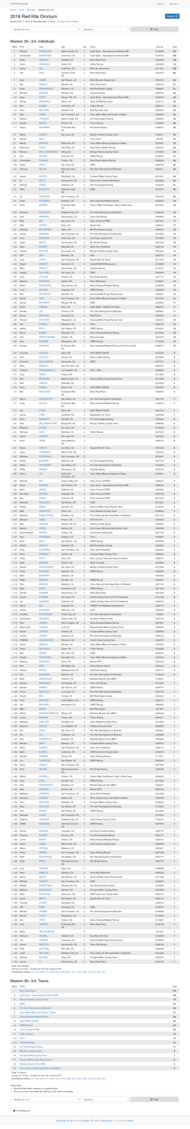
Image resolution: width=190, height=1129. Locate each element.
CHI (41, 734)
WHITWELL (44, 948)
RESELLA (43, 872)
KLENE (42, 815)
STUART (43, 902)
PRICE (42, 861)
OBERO (42, 652)
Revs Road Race (28, 990)
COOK (42, 588)
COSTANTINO (46, 398)
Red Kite (31, 9)
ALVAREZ (43, 562)
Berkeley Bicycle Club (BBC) (33, 1063)
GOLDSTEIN (45, 464)
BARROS (43, 579)
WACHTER (44, 944)
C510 (22, 1038)
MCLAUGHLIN (46, 361)
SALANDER (44, 674)
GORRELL (44, 776)
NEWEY (42, 839)
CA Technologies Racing (31, 1046)
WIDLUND (44, 952)
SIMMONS (44, 216)
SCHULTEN (44, 212)
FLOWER (43, 160)
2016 (21, 9)
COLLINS (43, 276)
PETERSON (44, 536)
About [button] (160, 3)
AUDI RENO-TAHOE (29, 1020)
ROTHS (42, 670)
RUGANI (43, 156)
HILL (41, 68)
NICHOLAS (44, 648)
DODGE (43, 427)
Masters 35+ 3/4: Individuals (32, 41)
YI (40, 961)
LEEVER (43, 622)
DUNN (42, 147)
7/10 (73, 971)
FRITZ (42, 164)
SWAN (42, 906)
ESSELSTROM (46, 515)
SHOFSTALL (45, 894)
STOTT (42, 558)
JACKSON (44, 789)
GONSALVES (45, 51)
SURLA (42, 498)
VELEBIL (43, 935)
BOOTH (42, 122)
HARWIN (43, 306)
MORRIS (43, 204)
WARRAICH (44, 64)
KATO (41, 328)
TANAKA (43, 387)
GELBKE (43, 769)
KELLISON (44, 806)
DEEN (42, 743)
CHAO (42, 730)
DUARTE (43, 747)
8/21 (99, 971)
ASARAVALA (45, 101)
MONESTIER (45, 55)
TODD (42, 919)
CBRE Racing (26, 1025)
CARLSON (44, 721)
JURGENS (44, 118)
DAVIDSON (44, 419)
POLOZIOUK (45, 293)
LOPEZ (42, 259)
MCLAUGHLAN (46, 640)
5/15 (57, 971)
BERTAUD (44, 700)
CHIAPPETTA (45, 738)
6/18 (63, 971)
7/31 (89, 971)
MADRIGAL (44, 823)
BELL (41, 695)
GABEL (42, 519)
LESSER (43, 635)
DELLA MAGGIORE (48, 151)
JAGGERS (44, 618)
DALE (41, 72)
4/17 (47, 971)
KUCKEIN (43, 341)
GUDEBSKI (44, 609)
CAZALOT (43, 352)
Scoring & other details (67, 21)
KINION (42, 810)
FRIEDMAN (44, 196)
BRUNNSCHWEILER (48, 713)
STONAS (43, 493)
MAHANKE (44, 345)
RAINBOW (44, 233)
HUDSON (43, 523)
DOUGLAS (44, 189)
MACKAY (43, 263)
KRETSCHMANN (47, 336)
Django (86, 1120)
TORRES (43, 924)
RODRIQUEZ (45, 889)
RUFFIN (43, 176)
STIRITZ (43, 225)
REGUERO (44, 661)
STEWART (44, 553)
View (155, 29)
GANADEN (44, 601)
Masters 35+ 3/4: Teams (29, 980)
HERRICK (43, 59)
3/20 (41, 971)
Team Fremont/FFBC (30, 1029)
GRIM (42, 780)
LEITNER (43, 631)
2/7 (32, 971)
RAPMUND (44, 378)
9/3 (103, 971)
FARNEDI (43, 756)
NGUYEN (43, 289)
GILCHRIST (44, 502)
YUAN (42, 414)
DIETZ (42, 180)
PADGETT (44, 268)
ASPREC (43, 687)
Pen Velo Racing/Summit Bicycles (35, 1007)
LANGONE (44, 819)
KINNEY (43, 332)
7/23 (79, 971)
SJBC (22, 1003)
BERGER (43, 584)
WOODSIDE (44, 391)
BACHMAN (44, 575)
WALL (42, 138)
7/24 (84, 971)
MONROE (43, 830)
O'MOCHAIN (45, 657)
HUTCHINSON (46, 614)
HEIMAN (43, 469)
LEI (40, 473)
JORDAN (43, 436)
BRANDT (43, 246)
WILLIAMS (44, 110)
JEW (41, 255)
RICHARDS (44, 200)
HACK (42, 431)
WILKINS (43, 957)
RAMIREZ (43, 868)
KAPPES (43, 324)
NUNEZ (42, 843)
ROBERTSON (45, 885)
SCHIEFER (44, 238)
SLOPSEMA (44, 549)
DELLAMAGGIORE (48, 423)
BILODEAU (44, 704)
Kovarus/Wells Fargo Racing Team (36, 1059)
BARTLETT (44, 691)
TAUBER (43, 911)
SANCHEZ (44, 315)
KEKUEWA (44, 802)
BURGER (43, 717)
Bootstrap (107, 1120)
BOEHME (43, 92)
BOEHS (42, 708)
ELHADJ (43, 751)
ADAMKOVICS (45, 678)
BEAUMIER (44, 302)
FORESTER (44, 760)
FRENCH (43, 84)
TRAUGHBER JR (47, 370)
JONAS (42, 114)
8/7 (94, 971)
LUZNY (42, 410)
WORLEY (43, 143)
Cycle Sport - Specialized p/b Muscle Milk (39, 995)
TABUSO (43, 382)
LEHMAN (43, 627)
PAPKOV (43, 852)
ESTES (42, 97)
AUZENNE (44, 571)
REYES (42, 876)
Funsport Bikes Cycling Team (33, 1055)
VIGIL (41, 298)
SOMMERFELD (46, 88)
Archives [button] (174, 3)
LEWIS (42, 440)
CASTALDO (44, 510)
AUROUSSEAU (46, 566)
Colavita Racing (27, 1042)
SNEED (42, 489)
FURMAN (43, 596)
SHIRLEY (43, 545)
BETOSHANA (45, 229)
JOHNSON (44, 793)
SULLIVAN (44, 272)
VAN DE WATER (46, 931)
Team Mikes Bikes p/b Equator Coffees (38, 1012)
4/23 (52, 971)
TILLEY (42, 915)
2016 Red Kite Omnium (33, 16)
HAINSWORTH (46, 784)
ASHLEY (43, 134)
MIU (41, 480)
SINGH (42, 506)
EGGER (42, 105)
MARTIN (43, 532)
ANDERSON (45, 683)
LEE (41, 311)
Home (13, 9)
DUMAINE (44, 592)
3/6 (36, 971)
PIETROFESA (45, 856)
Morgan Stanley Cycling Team (34, 999)
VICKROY (43, 940)
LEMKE (42, 79)
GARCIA (43, 764)
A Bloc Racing (26, 1033)
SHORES (43, 485)
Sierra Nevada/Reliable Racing (34, 1016)
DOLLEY (43, 403)
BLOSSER (44, 460)
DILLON (42, 168)
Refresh (171, 16)
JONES (42, 184)
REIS (41, 665)
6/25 (68, 971)
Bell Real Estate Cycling (31, 1051)
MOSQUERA (45, 285)
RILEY (42, 541)
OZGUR (43, 447)
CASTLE (43, 726)
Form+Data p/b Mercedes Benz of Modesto (40, 1068)
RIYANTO (43, 881)
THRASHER (44, 452)
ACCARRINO (45, 456)
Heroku (130, 1120)
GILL (41, 605)
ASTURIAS (44, 319)
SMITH (42, 242)
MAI (41, 220)
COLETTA (44, 357)
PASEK (42, 374)
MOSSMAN (44, 127)
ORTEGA (43, 848)
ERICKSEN (44, 281)
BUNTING (43, 250)
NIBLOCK (43, 644)
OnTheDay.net (19, 3)
